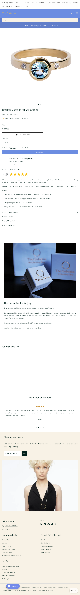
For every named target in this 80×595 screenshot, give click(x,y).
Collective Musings (47, 546)
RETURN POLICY (37, 588)
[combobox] (40, 20)
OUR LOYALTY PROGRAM (46, 590)
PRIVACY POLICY (63, 588)
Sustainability (45, 552)
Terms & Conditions (8, 549)
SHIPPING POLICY (7, 590)
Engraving (5, 569)
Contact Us (5, 540)
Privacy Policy (6, 546)
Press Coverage (46, 549)
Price (4, 125)
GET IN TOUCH (25, 588)
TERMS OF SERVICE (50, 588)
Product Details (7, 217)
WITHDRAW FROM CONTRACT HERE (25, 590)
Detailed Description (9, 221)
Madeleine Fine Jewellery (10, 114)
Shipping (13, 148)
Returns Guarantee (8, 225)
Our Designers (46, 543)
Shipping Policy (7, 552)
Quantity (5, 138)
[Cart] (72, 13)
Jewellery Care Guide (8, 575)
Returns (4, 543)
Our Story (44, 540)
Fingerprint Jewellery (9, 572)
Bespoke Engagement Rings (10, 566)
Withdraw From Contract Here (11, 555)
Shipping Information (10, 212)
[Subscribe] (24, 453)
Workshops (5, 579)
